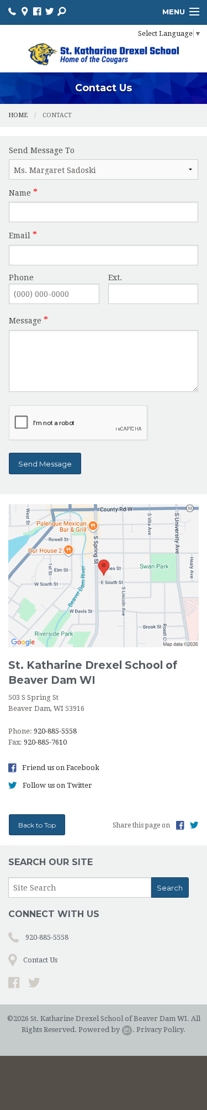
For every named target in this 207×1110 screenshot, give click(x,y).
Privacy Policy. (160, 1029)
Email (19, 235)
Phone (21, 277)
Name (20, 193)
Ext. (115, 277)
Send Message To (42, 150)
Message (25, 320)
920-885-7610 (45, 742)
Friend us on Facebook (59, 767)
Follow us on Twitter (56, 785)
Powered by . (106, 1029)
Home (18, 115)
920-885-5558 (55, 731)
